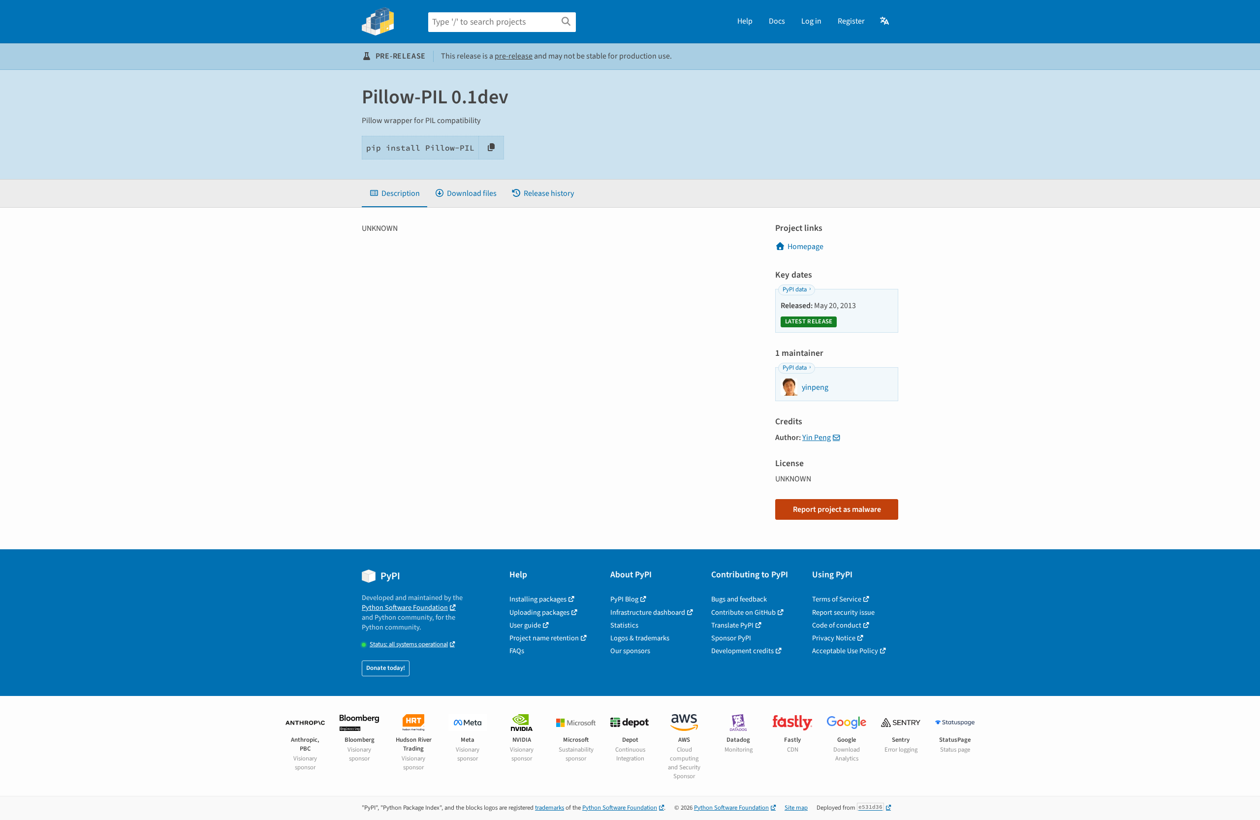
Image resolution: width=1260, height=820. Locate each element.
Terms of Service (836, 599)
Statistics (624, 625)
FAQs (516, 651)
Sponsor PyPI (731, 638)
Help (745, 21)
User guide (525, 625)
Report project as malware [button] (837, 509)
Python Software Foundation (405, 607)
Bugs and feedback (739, 599)
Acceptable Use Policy (845, 651)
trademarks (549, 807)
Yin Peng (816, 437)
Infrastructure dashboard (647, 612)
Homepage (805, 246)
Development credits (742, 651)
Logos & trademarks (639, 638)
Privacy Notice (833, 638)
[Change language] (885, 21)
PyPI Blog (624, 599)
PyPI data (795, 289)
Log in (811, 21)
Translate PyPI (732, 625)
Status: (409, 644)
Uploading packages (539, 612)
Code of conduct (836, 625)
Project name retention (544, 638)
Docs (777, 21)
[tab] (394, 193)
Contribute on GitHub (743, 612)
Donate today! (385, 667)
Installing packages (538, 599)
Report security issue (843, 612)
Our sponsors (630, 651)
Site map (796, 807)
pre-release (514, 56)
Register (851, 21)
